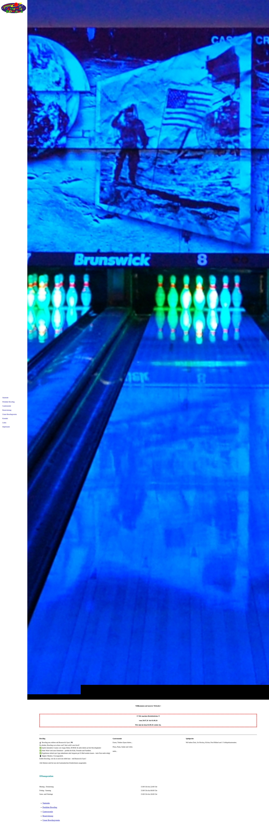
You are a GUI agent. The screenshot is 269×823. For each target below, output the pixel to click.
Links (4, 423)
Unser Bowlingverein (51, 820)
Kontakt (5, 418)
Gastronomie (48, 811)
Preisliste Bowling (50, 807)
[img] (148, 350)
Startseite (46, 803)
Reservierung (48, 816)
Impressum (6, 427)
